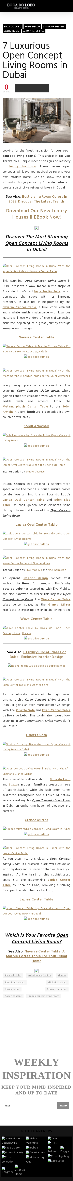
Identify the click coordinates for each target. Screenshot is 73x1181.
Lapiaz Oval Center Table (24, 499)
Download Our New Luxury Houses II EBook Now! (36, 214)
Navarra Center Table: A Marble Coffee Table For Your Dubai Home (36, 956)
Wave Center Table (55, 599)
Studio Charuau (35, 471)
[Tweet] (28, 88)
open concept (14, 996)
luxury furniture (22, 166)
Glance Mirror (59, 604)
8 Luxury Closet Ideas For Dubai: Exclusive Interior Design (38, 654)
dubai (63, 975)
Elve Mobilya (34, 570)
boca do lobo (13, 975)
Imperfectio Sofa (47, 291)
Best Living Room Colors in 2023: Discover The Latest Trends (38, 199)
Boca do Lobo (60, 779)
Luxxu (13, 784)
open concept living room (44, 996)
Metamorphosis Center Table (25, 406)
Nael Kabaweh (57, 570)
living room (12, 989)
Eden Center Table (56, 710)
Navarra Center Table (19, 307)
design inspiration (40, 975)
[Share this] (19, 88)
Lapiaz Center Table (37, 900)
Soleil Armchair (36, 426)
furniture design (15, 982)
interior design (36, 578)
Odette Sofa (25, 710)
